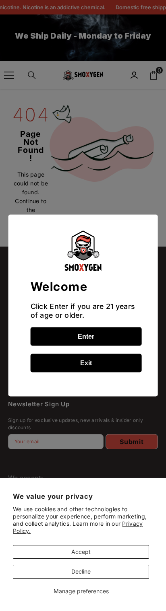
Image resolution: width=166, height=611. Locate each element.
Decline (81, 571)
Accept (81, 551)
